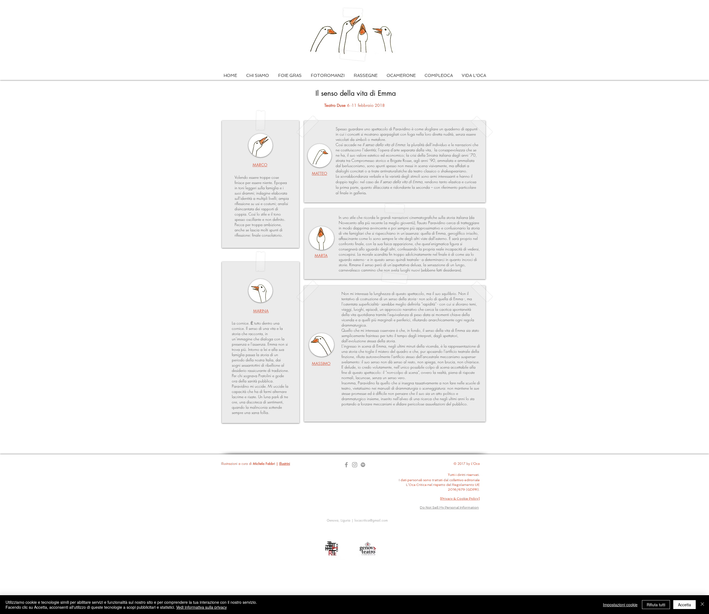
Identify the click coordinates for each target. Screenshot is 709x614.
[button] (257, 75)
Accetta (684, 604)
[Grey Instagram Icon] (354, 464)
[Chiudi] (702, 605)
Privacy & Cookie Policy (459, 499)
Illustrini (284, 463)
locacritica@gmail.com (371, 520)
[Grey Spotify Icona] (362, 464)
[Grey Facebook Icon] (346, 464)
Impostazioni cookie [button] (620, 604)
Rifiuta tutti (656, 604)
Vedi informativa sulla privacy (201, 607)
